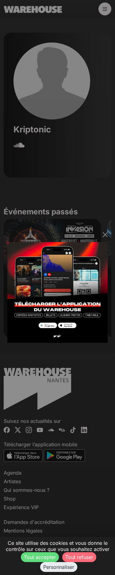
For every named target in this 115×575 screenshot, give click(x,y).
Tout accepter (40, 557)
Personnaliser (58, 567)
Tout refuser (79, 557)
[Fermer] (105, 235)
